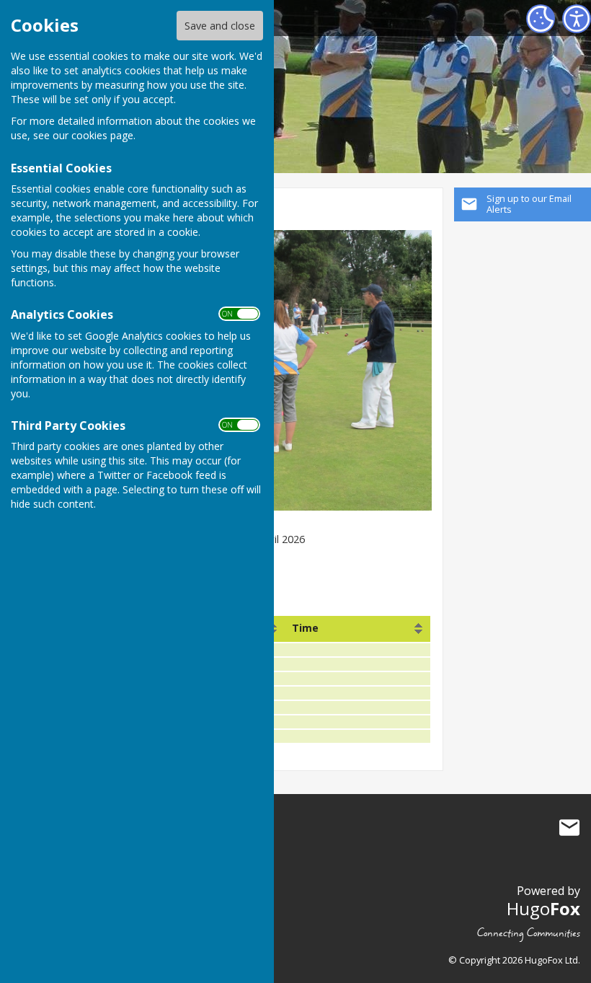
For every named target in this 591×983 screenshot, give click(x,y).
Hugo (543, 908)
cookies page (102, 135)
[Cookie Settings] (540, 18)
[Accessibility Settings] (576, 18)
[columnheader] (358, 629)
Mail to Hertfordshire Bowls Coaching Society (569, 828)
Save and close (220, 25)
